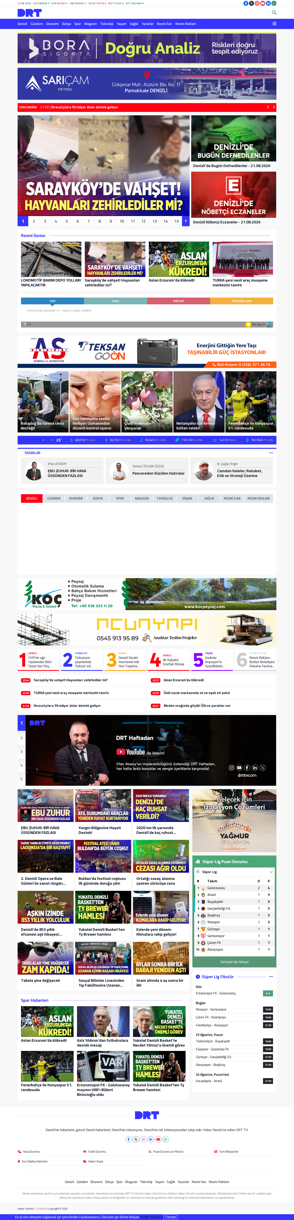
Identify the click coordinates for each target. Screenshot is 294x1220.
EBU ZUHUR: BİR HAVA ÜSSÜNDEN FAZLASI (67, 473)
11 (133, 221)
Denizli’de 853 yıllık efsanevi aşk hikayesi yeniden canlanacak (40, 932)
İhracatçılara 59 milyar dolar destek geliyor (67, 705)
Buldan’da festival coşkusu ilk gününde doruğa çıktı (102, 881)
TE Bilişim (40, 1208)
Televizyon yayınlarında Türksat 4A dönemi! (83, 662)
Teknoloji (106, 24)
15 (176, 221)
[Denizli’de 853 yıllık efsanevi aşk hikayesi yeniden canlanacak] (46, 907)
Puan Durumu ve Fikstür (168, 1151)
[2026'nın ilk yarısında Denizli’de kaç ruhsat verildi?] (161, 805)
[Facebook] (128, 1139)
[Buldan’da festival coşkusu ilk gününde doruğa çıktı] (103, 856)
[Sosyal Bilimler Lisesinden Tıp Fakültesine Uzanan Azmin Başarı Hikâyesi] (103, 958)
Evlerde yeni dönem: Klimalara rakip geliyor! (156, 932)
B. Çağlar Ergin (227, 464)
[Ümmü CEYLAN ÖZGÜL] (119, 470)
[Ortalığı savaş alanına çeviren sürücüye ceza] (161, 856)
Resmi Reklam (185, 24)
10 (122, 221)
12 (143, 221)
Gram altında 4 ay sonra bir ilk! (159, 983)
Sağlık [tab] (209, 498)
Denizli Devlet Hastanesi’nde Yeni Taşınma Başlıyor (129, 662)
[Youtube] (158, 1139)
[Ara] (274, 13)
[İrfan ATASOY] (34, 470)
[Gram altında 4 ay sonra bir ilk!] (161, 958)
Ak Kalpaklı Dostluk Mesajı (173, 662)
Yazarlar (148, 24)
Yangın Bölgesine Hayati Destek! (100, 830)
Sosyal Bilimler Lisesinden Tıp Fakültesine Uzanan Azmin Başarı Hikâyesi (101, 983)
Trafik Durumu (97, 1151)
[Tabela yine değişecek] (46, 958)
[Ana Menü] (274, 24)
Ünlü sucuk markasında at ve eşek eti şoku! (197, 693)
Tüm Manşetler (229, 1151)
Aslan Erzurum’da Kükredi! (184, 680)
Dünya (66, 24)
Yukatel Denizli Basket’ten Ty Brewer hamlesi (102, 932)
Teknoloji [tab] (165, 498)
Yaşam (121, 24)
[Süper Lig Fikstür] (271, 976)
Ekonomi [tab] (76, 498)
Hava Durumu (31, 1151)
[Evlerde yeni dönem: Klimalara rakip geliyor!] (161, 907)
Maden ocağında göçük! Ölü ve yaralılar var (197, 705)
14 (165, 221)
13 (154, 221)
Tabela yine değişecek (40, 980)
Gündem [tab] (53, 498)
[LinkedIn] (150, 1139)
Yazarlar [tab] (32, 453)
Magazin (90, 24)
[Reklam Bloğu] (147, 48)
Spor (77, 24)
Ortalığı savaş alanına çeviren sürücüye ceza (155, 881)
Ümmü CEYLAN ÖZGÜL (148, 466)
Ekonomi (52, 24)
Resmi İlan (164, 24)
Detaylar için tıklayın (234, 962)
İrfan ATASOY (57, 464)
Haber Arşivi (95, 1161)
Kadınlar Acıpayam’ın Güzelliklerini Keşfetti (213, 662)
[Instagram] (143, 1139)
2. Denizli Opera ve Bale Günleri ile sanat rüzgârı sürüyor (42, 881)
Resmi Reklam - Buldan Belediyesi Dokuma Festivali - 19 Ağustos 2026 (262, 662)
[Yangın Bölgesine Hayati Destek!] (103, 805)
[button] (268, 107)
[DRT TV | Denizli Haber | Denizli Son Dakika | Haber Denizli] (30, 12)
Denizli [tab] (31, 498)
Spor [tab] (120, 498)
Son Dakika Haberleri (35, 1161)
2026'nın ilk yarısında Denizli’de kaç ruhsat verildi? (154, 830)
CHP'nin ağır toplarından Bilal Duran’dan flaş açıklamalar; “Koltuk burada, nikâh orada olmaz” (42, 662)
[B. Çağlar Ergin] (204, 470)
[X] (136, 1139)
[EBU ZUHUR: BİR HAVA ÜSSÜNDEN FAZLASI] (46, 805)
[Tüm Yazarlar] (271, 453)
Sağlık (134, 24)
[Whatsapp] (165, 1139)
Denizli (22, 24)
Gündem (37, 24)
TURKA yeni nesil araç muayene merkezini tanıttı (71, 693)
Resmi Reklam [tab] (259, 498)
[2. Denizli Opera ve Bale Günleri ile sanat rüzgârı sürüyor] (46, 856)
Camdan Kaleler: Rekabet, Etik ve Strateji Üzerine (239, 473)
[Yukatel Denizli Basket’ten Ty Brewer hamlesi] (103, 907)
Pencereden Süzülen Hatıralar (158, 473)
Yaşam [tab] (187, 498)
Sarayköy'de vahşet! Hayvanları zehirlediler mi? (71, 680)
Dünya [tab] (98, 498)
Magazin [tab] (142, 498)
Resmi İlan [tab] (232, 498)
